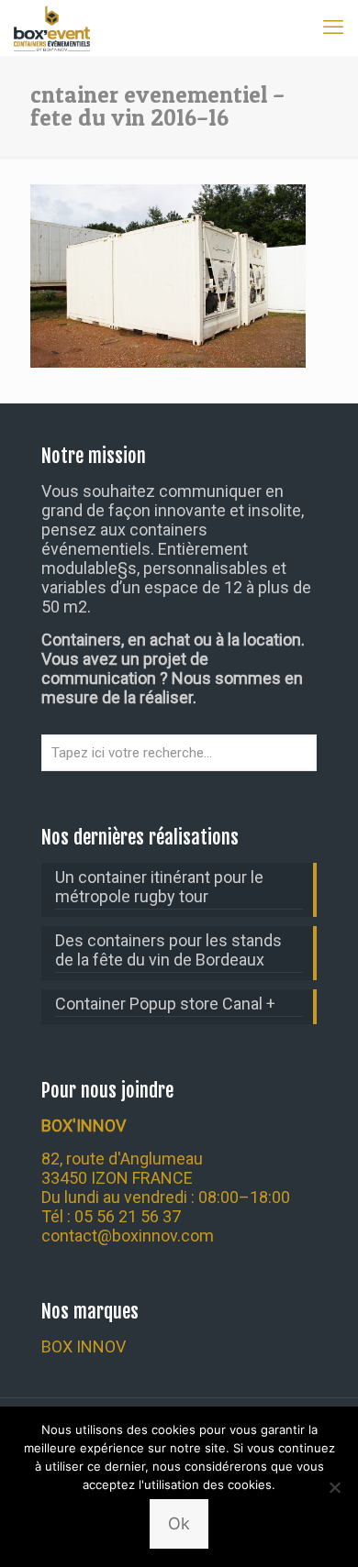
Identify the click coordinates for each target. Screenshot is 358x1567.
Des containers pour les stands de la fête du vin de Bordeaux (168, 950)
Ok (179, 1523)
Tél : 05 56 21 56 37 (111, 1216)
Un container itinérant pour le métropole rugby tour (159, 886)
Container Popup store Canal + (165, 1003)
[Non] (335, 1487)
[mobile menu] (333, 27)
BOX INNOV (83, 1346)
